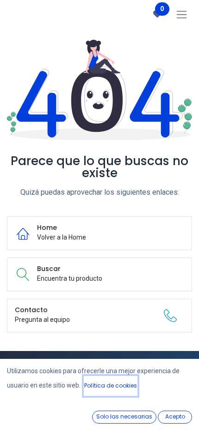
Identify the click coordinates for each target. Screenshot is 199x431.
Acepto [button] (175, 416)
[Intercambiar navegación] (181, 14)
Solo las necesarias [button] (124, 416)
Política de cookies (110, 385)
